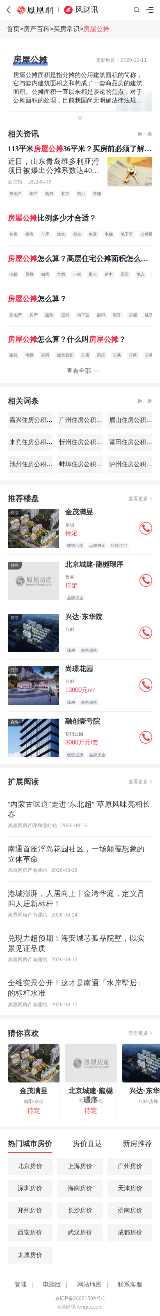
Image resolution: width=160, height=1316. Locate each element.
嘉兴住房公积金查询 (36, 420)
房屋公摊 (96, 28)
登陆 (20, 1284)
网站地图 (89, 1284)
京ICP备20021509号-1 (80, 1298)
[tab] (29, 1146)
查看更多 (138, 498)
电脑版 (52, 1284)
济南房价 (130, 1210)
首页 (13, 28)
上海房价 (80, 1166)
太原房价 (30, 1255)
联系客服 (130, 1284)
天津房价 (130, 1188)
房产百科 (36, 28)
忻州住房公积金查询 (85, 442)
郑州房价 (30, 1210)
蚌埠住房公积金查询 (85, 464)
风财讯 (86, 9)
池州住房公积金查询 (36, 464)
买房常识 (66, 28)
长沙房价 (80, 1210)
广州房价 (130, 1166)
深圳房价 (30, 1188)
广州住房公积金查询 (85, 420)
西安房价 (30, 1232)
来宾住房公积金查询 (36, 442)
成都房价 (130, 1232)
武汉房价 (80, 1232)
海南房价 (80, 1188)
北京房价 (30, 1166)
